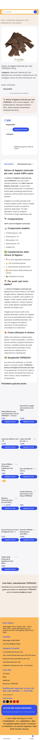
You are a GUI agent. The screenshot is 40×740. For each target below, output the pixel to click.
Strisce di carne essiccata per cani (23, 78)
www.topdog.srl (8, 694)
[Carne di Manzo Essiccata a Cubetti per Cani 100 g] (10, 456)
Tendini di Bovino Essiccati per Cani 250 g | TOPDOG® (26, 494)
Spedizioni (6, 680)
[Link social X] (7, 701)
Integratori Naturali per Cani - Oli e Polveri (18, 665)
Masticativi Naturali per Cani (17, 20)
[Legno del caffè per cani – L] (28, 430)
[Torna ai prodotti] (4, 17)
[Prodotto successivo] (6, 17)
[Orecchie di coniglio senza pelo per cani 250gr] (28, 395)
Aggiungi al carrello (20, 129)
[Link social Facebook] (4, 701)
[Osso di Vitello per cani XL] (28, 458)
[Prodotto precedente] (2, 17)
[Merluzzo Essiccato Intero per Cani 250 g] (10, 487)
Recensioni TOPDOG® (10, 684)
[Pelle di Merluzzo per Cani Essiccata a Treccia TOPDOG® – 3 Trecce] (10, 398)
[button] (10, 421)
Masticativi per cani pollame (11, 23)
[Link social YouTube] (14, 701)
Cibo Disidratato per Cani (12, 662)
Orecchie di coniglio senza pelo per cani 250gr (27, 408)
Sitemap (25, 729)
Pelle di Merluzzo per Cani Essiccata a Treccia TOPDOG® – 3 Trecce (10, 413)
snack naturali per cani (23, 214)
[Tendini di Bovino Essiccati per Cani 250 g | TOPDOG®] (28, 484)
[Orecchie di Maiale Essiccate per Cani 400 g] (28, 519)
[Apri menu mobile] (2, 6)
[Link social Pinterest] (17, 701)
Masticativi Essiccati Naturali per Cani (16, 659)
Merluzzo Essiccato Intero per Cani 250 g (7, 500)
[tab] (9, 164)
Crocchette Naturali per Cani (13, 652)
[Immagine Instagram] (10, 604)
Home (3, 20)
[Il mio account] (36, 6)
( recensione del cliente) (19, 93)
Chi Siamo (6, 673)
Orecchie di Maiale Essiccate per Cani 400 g (26, 532)
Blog (4, 677)
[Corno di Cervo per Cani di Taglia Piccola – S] (10, 519)
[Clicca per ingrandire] (5, 59)
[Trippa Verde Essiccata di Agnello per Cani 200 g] (10, 548)
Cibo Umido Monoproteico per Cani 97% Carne (19, 655)
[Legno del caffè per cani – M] (10, 430)
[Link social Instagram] (10, 701)
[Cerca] (35, 11)
